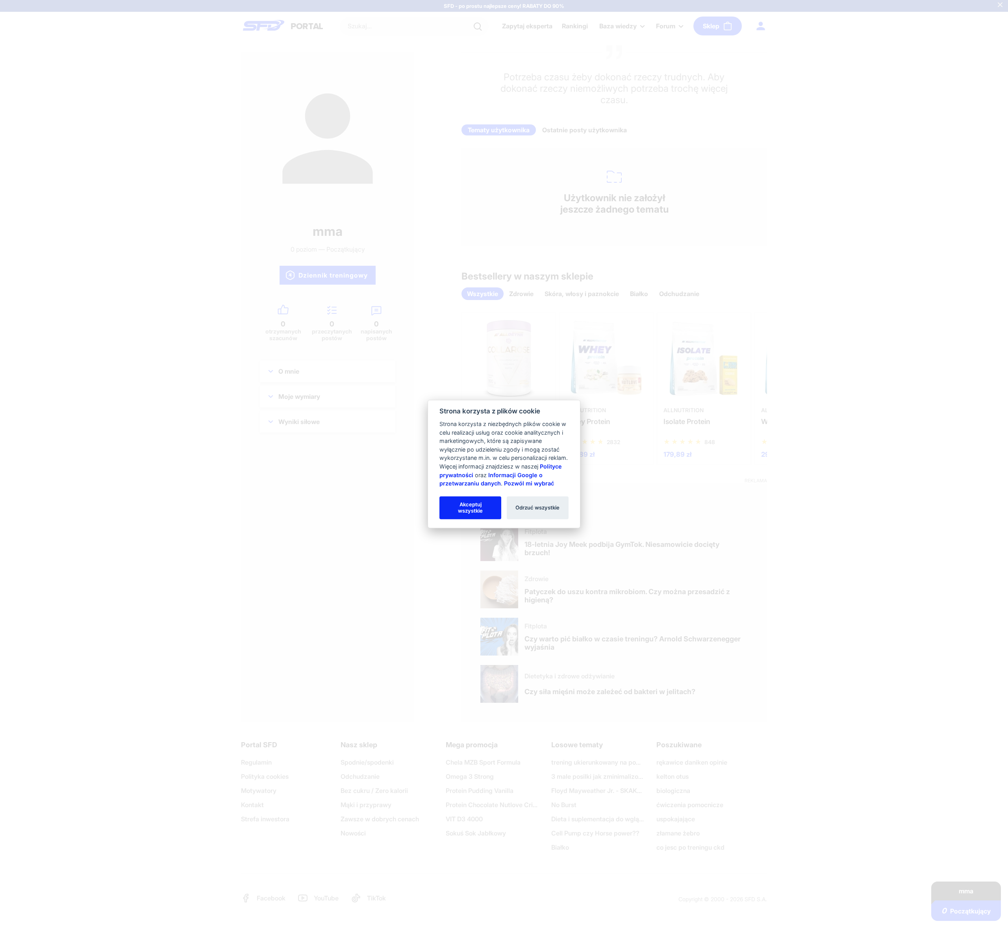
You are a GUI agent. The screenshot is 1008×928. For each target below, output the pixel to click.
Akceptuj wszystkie (470, 507)
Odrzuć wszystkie (537, 507)
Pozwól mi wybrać (529, 483)
